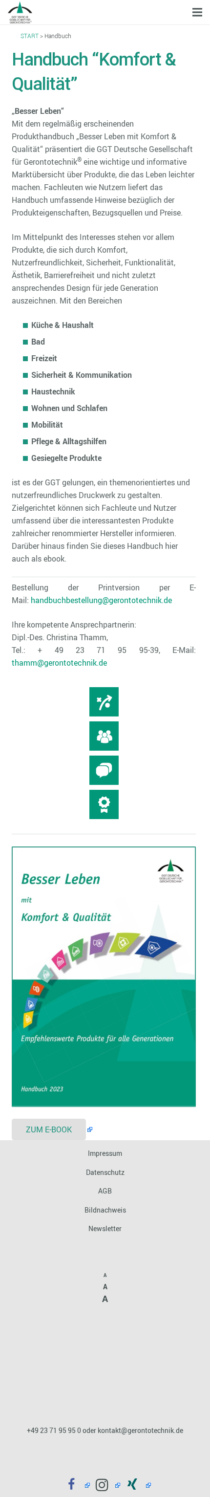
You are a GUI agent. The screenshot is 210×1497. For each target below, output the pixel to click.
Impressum (105, 1153)
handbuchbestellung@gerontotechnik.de (101, 600)
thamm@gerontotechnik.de (59, 662)
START (30, 36)
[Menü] (197, 12)
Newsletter (105, 1228)
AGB (105, 1190)
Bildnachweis (105, 1210)
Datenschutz (105, 1172)
